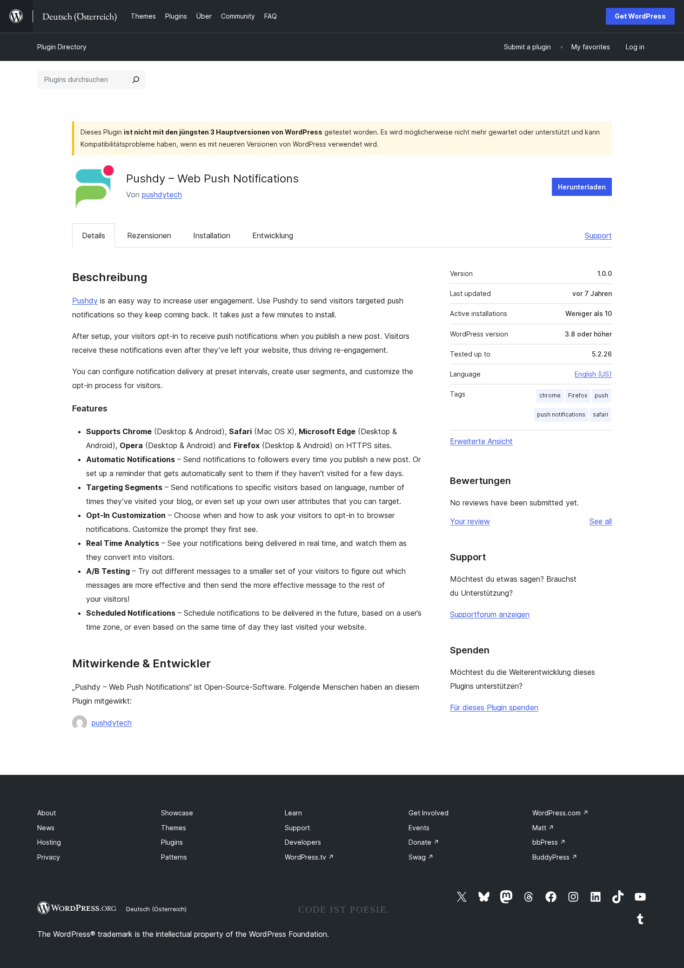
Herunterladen (582, 187)
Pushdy (85, 300)
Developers (303, 842)
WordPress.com (560, 813)
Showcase (177, 813)
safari (600, 414)
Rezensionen (149, 235)
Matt (543, 828)
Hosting (49, 842)
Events (419, 828)
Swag (421, 857)
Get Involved (429, 813)
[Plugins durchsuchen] (136, 79)
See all (601, 521)
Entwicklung (272, 235)
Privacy (48, 857)
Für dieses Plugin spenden (494, 707)
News (45, 828)
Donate (424, 842)
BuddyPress (554, 857)
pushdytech (162, 194)
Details (93, 235)
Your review (470, 521)
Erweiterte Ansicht (481, 441)
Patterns (174, 857)
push (601, 395)
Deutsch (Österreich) (156, 909)
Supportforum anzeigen (490, 614)
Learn (293, 813)
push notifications (561, 414)
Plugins (172, 842)
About (46, 813)
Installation (211, 235)
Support (598, 235)
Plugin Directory (62, 47)
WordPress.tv (309, 857)
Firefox (577, 395)
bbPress (549, 842)
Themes (173, 828)
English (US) (593, 374)
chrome (550, 395)
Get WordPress (640, 16)
